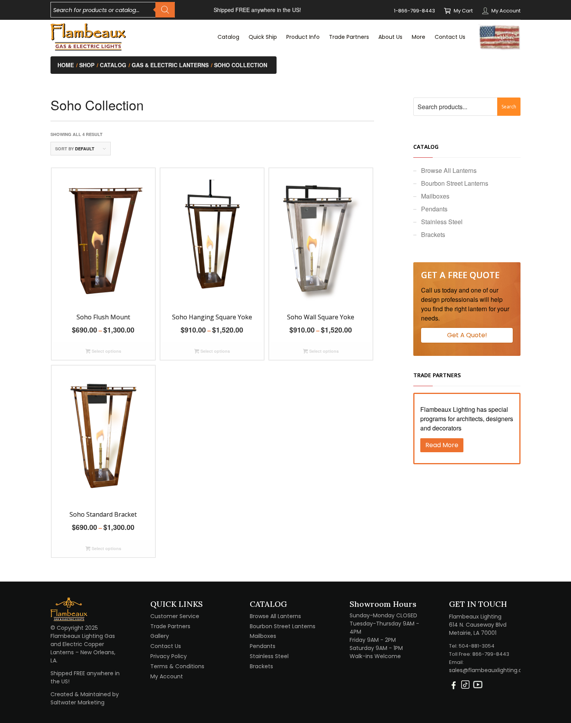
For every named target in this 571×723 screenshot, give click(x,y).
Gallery (159, 636)
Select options (106, 351)
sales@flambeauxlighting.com (490, 670)
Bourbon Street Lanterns (454, 183)
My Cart (463, 10)
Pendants (434, 208)
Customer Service (174, 616)
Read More (441, 445)
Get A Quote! (467, 335)
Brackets (433, 234)
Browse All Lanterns (449, 170)
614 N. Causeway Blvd (478, 625)
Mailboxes (435, 196)
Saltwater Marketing (77, 702)
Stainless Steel (442, 221)
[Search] (165, 9)
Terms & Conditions (177, 666)
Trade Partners (170, 626)
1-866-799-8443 (414, 10)
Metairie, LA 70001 (472, 633)
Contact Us (165, 646)
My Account (506, 10)
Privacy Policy (168, 656)
